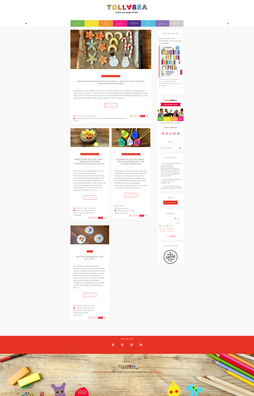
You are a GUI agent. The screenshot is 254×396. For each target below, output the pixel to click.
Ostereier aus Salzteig (121, 213)
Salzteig (111, 118)
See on (168, 236)
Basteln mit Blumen (81, 308)
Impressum (96, 372)
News (77, 23)
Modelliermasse (77, 313)
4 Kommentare (91, 305)
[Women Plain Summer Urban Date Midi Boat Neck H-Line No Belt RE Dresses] (178, 221)
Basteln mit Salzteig (102, 118)
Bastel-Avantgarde (110, 76)
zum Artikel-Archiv (170, 203)
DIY (105, 23)
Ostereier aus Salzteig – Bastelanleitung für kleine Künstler (131, 161)
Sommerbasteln (77, 315)
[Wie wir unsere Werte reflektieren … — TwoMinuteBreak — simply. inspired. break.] (162, 228)
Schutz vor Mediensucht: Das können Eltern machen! (171, 187)
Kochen (120, 23)
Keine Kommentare (122, 208)
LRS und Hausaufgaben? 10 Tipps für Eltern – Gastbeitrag (171, 181)
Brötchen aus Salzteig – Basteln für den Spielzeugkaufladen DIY (90, 161)
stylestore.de (156, 372)
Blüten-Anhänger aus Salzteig (89, 258)
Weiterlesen (111, 105)
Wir (162, 23)
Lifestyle (134, 23)
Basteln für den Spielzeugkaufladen (86, 118)
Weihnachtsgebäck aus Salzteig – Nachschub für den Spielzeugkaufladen (110, 82)
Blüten (92, 310)
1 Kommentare (91, 116)
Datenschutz (176, 23)
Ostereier (132, 210)
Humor (148, 23)
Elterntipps (91, 23)
